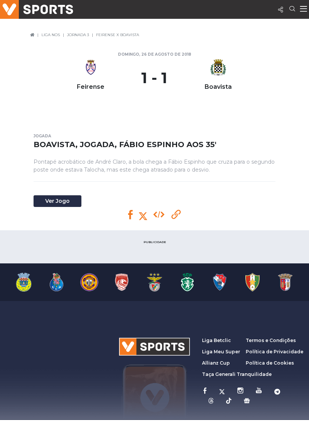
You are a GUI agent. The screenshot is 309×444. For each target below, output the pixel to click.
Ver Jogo (57, 201)
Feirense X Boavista (117, 34)
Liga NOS (50, 34)
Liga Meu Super (221, 351)
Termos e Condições (271, 340)
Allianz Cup (216, 363)
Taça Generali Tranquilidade (237, 374)
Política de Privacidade (274, 351)
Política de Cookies (270, 363)
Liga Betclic (216, 340)
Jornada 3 (78, 34)
